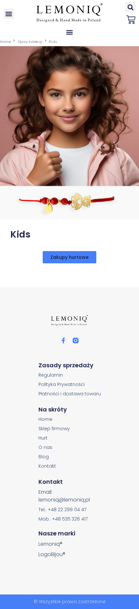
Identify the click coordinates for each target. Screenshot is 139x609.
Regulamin (50, 375)
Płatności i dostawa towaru (69, 394)
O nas (45, 447)
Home (5, 41)
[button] (9, 13)
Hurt (43, 438)
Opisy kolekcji (29, 41)
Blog (43, 456)
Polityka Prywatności (61, 384)
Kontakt (47, 466)
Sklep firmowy (54, 428)
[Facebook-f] (63, 340)
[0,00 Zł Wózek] (130, 19)
